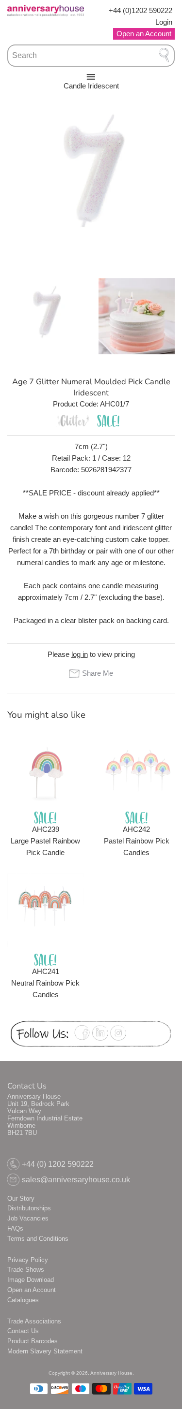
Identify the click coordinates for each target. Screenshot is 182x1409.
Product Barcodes (32, 1341)
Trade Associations (34, 1321)
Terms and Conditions (37, 1238)
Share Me (97, 673)
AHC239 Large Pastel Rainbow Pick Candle (45, 841)
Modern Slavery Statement (45, 1351)
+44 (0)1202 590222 (140, 10)
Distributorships (29, 1208)
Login (163, 22)
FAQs (15, 1228)
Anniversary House (111, 1373)
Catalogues (23, 1300)
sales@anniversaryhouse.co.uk (76, 1180)
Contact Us (23, 1331)
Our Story (20, 1198)
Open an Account (31, 1289)
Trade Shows (25, 1269)
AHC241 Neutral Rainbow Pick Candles (45, 983)
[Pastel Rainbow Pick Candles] (137, 768)
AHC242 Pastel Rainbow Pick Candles (136, 841)
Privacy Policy (27, 1260)
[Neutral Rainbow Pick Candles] (45, 911)
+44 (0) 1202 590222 (58, 1164)
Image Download (30, 1279)
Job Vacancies (28, 1218)
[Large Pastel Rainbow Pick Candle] (45, 768)
